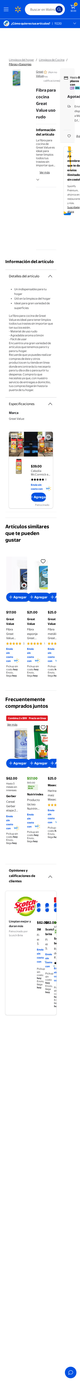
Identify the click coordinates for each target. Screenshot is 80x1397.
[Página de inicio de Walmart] (17, 9)
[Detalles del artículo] (50, 276)
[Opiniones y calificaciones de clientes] (50, 875)
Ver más (45, 172)
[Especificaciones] (50, 403)
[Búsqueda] (59, 9)
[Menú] (7, 9)
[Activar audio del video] (48, 437)
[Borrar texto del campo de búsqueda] (53, 9)
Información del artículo (29, 261)
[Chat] (70, 1372)
